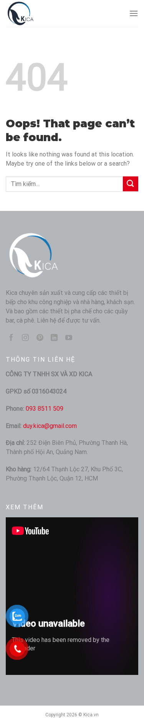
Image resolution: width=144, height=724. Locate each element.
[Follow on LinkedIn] (54, 338)
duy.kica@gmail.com (50, 425)
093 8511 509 (44, 408)
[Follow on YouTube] (68, 338)
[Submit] (130, 183)
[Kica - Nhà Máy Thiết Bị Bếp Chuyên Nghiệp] (44, 13)
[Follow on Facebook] (11, 338)
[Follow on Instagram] (25, 338)
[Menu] (133, 13)
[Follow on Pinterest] (39, 338)
